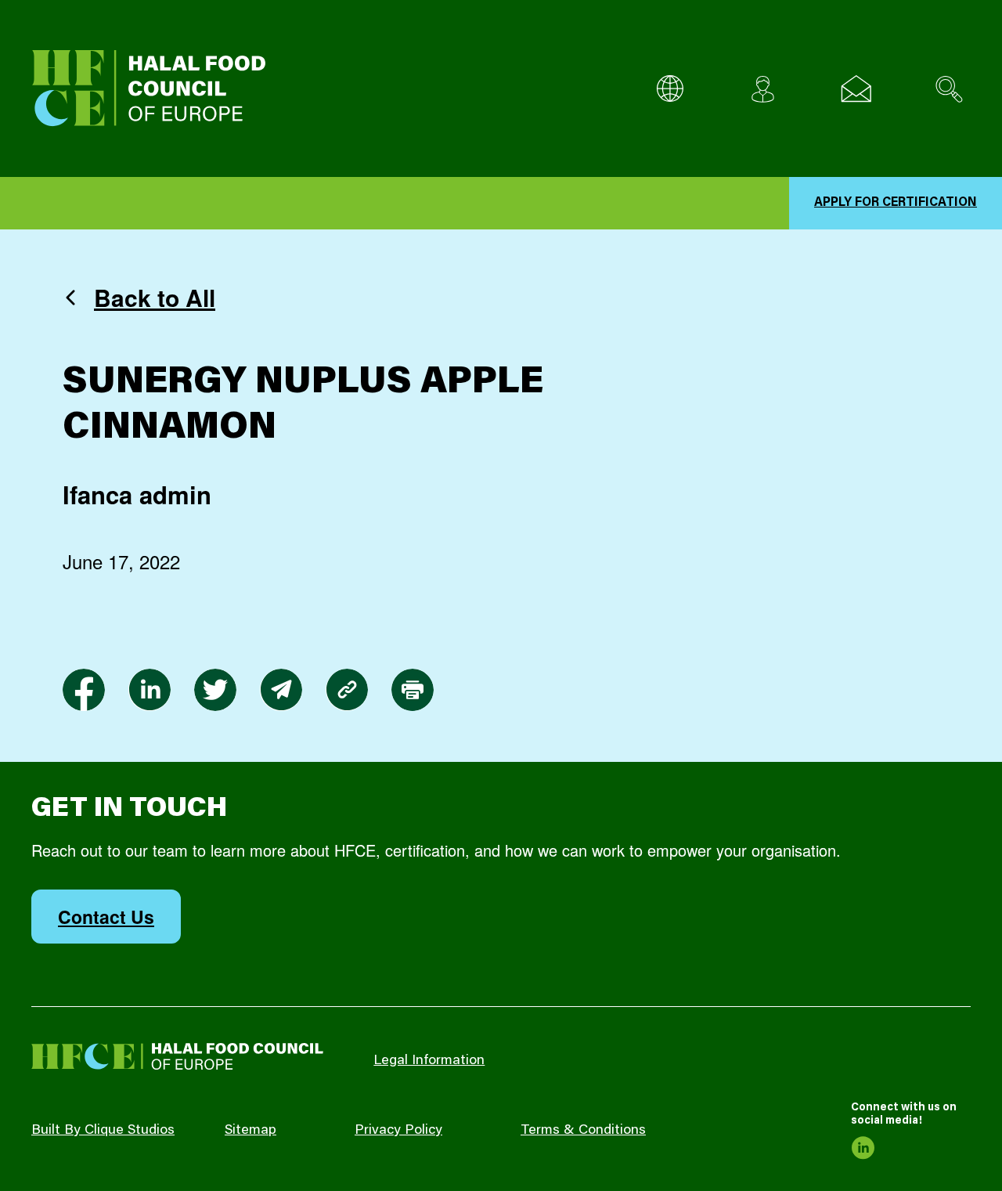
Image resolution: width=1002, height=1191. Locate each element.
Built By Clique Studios (103, 1131)
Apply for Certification (895, 203)
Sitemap (250, 1131)
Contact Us (106, 916)
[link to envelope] (281, 690)
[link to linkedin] (149, 690)
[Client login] (762, 88)
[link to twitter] (215, 690)
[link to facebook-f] (84, 690)
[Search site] (949, 88)
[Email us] (856, 88)
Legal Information (429, 1061)
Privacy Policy (398, 1131)
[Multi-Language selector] (669, 88)
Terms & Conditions (583, 1131)
